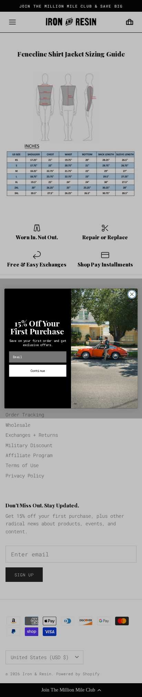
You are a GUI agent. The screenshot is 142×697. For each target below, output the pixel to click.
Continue (38, 370)
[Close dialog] (132, 294)
